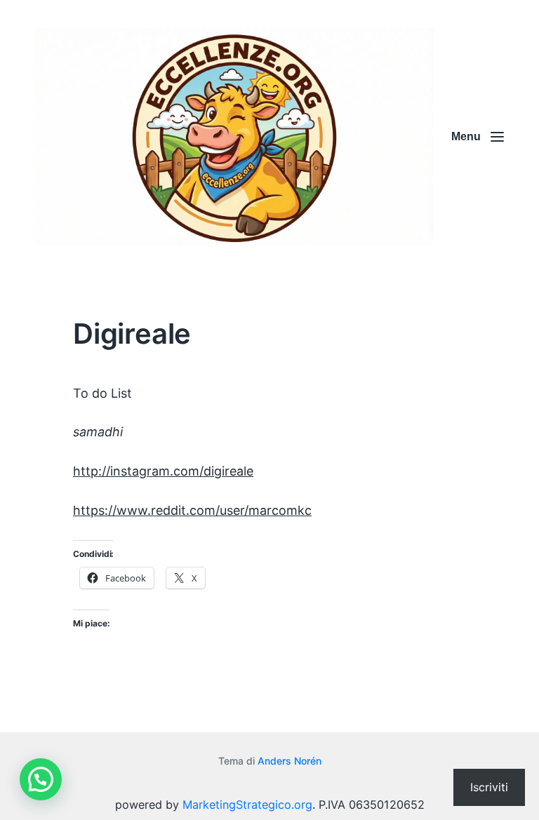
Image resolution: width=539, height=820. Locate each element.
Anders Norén (289, 761)
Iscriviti (489, 787)
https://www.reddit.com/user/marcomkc (192, 510)
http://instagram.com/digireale (163, 471)
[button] (41, 779)
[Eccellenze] (234, 137)
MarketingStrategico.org (247, 805)
